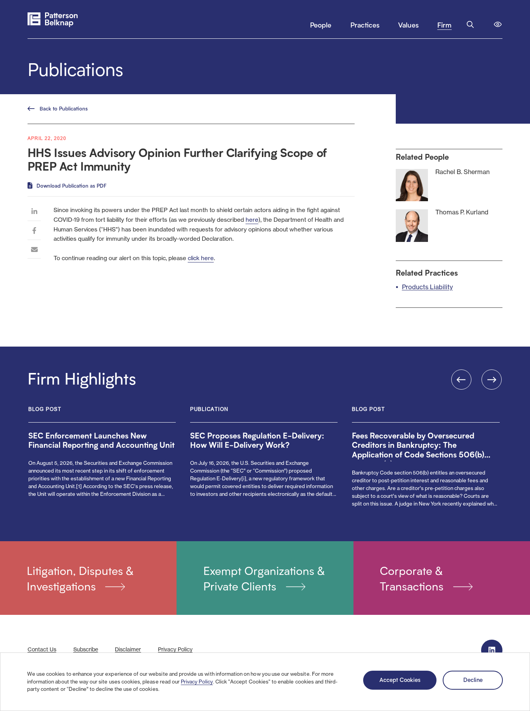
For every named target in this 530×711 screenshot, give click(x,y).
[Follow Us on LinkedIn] (491, 650)
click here (201, 258)
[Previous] (461, 379)
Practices (364, 24)
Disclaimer (128, 649)
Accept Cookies (400, 679)
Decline (473, 679)
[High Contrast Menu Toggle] (497, 24)
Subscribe (85, 649)
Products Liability (427, 287)
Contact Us (42, 649)
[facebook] (34, 232)
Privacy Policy (197, 681)
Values (408, 24)
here (252, 219)
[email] (34, 251)
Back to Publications (64, 108)
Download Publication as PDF (71, 186)
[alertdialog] (265, 682)
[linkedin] (34, 213)
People (320, 24)
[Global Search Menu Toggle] (470, 24)
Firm (444, 24)
